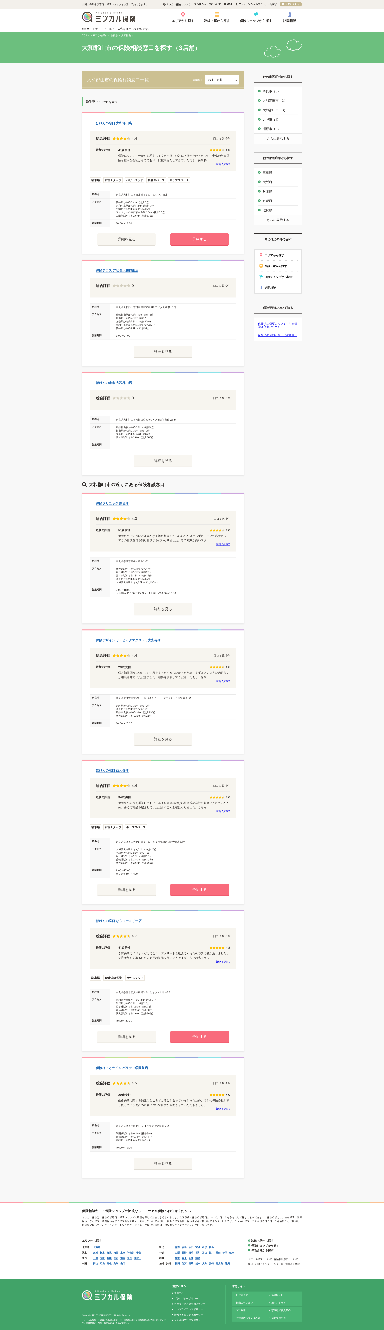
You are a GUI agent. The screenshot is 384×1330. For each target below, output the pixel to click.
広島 (102, 1263)
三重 (95, 1257)
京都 (116, 1257)
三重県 (267, 172)
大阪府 (267, 182)
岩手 (184, 1247)
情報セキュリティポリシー (188, 1314)
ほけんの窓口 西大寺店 (112, 770)
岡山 (95, 1263)
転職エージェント (245, 1302)
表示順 (196, 80)
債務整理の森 (278, 1317)
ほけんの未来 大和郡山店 (114, 383)
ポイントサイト (279, 1302)
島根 (109, 1263)
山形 (204, 1247)
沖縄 (227, 1263)
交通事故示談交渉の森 (248, 1317)
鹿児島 (219, 1263)
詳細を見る (127, 239)
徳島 (197, 1257)
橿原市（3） (272, 129)
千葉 (138, 1252)
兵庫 (109, 1257)
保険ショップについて (209, 4)
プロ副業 (241, 1310)
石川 (197, 1252)
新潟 (191, 1252)
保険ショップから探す (256, 21)
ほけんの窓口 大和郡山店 (114, 123)
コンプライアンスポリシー (188, 1309)
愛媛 (177, 1257)
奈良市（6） (272, 91)
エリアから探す (183, 21)
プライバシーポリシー (186, 1298)
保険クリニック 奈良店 (112, 503)
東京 (122, 1252)
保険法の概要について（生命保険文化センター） (277, 325)
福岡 (177, 1263)
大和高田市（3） (275, 101)
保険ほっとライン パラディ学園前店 (122, 1068)
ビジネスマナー (244, 1295)
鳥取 (116, 1263)
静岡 (225, 1252)
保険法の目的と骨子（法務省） (277, 335)
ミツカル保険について (178, 4)
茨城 (95, 1252)
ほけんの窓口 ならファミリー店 (119, 921)
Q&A (229, 4)
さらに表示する (278, 138)
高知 (191, 1257)
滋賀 (122, 1257)
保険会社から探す (262, 1250)
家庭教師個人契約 (281, 1310)
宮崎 (211, 1263)
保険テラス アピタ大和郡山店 (117, 270)
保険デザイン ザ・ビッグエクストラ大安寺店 (128, 640)
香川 (184, 1257)
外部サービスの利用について (189, 1303)
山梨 (177, 1252)
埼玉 (116, 1252)
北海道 (96, 1247)
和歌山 (137, 1257)
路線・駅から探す (217, 21)
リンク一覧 (277, 1263)
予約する (199, 239)
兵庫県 (267, 191)
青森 (177, 1247)
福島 (211, 1247)
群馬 (109, 1252)
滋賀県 (267, 210)
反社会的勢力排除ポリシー (188, 1320)
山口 (122, 1263)
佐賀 (184, 1263)
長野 (184, 1252)
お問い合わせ (292, 4)
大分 (204, 1263)
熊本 (197, 1263)
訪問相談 (289, 21)
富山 (204, 1252)
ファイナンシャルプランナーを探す (258, 4)
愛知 (218, 1252)
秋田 (191, 1247)
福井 (211, 1252)
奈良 (129, 1257)
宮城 (197, 1247)
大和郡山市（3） (275, 110)
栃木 (102, 1252)
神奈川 (130, 1252)
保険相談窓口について (286, 1259)
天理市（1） (271, 119)
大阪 (102, 1257)
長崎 (191, 1263)
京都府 (267, 201)
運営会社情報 (292, 1263)
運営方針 (179, 1293)
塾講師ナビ (277, 1295)
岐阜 (231, 1252)
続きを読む (223, 163)
